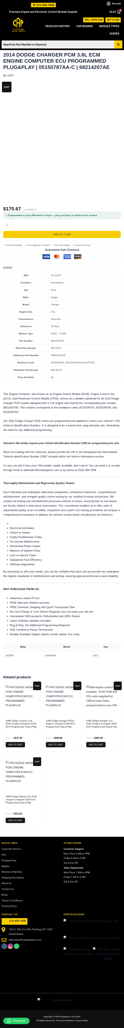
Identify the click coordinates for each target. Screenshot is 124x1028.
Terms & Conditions (65, 1020)
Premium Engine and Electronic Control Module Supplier (43, 11)
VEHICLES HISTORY (57, 26)
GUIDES (114, 33)
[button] (16, 1021)
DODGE (7, 267)
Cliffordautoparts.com (65, 1016)
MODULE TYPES (109, 26)
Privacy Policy (81, 1020)
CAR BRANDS (84, 26)
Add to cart (62, 234)
